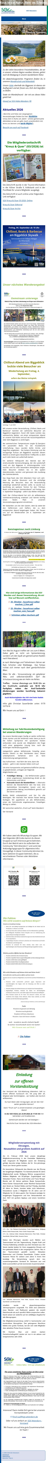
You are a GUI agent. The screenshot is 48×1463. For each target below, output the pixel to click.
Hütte (11, 85)
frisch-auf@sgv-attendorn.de (25, 1417)
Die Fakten (25, 1036)
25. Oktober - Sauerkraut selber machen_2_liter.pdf (25, 603)
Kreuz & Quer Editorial (12, 204)
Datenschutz (6, 1456)
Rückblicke (33, 116)
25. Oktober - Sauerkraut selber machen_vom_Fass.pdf (25, 609)
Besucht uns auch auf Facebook (15, 127)
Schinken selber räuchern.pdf (25, 615)
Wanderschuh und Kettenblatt (22, 81)
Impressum (5, 1454)
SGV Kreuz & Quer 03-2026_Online (18, 200)
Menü (24, 19)
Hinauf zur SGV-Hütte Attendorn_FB (17, 101)
